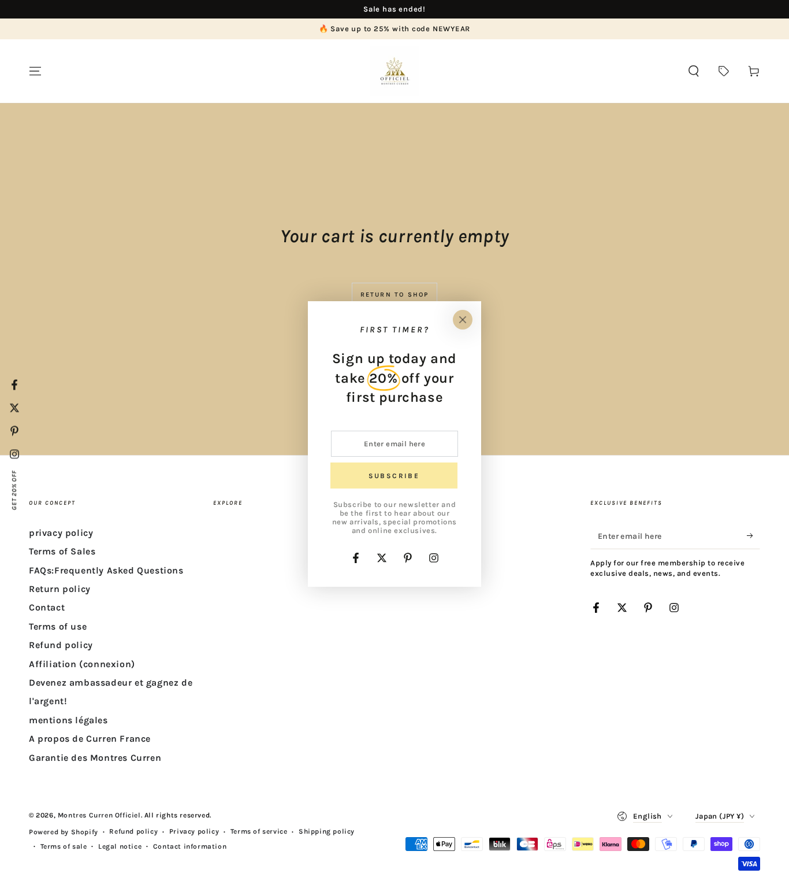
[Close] (462, 319)
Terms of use (58, 626)
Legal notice (120, 846)
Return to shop (394, 294)
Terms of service (259, 831)
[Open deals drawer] (724, 71)
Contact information (189, 846)
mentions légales (68, 720)
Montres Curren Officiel (99, 815)
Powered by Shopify (63, 832)
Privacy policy (194, 831)
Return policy (60, 588)
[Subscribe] (753, 536)
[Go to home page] (394, 71)
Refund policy (61, 644)
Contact (47, 607)
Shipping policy (327, 831)
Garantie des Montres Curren (95, 757)
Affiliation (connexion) (82, 663)
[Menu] (35, 71)
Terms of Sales (62, 551)
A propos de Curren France (90, 738)
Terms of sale (63, 846)
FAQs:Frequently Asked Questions (106, 570)
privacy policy (61, 532)
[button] (694, 71)
